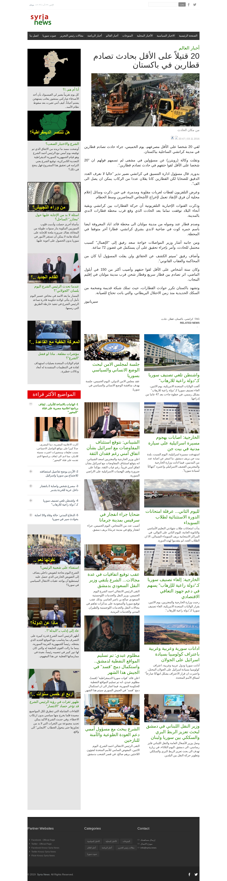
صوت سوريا (49, 35)
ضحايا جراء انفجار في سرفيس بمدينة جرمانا (119, 517)
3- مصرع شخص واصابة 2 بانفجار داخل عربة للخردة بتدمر (59, 488)
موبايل (31, 5)
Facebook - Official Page (43, 840)
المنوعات (127, 35)
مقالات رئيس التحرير (71, 35)
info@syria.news (148, 848)
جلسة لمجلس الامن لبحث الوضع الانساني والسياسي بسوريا (116, 370)
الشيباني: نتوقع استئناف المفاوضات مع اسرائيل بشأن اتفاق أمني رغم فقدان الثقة (113, 448)
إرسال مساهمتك (147, 840)
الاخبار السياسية (166, 35)
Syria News (43, 874)
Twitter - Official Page (41, 844)
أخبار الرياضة (94, 35)
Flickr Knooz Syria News (43, 855)
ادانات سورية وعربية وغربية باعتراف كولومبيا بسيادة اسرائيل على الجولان (174, 654)
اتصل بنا (34, 35)
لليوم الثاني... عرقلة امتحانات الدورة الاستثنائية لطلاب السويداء (172, 517)
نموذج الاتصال (146, 844)
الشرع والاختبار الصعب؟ (62, 144)
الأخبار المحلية (145, 35)
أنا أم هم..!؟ (71, 89)
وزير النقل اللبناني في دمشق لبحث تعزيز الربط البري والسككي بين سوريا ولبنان (173, 731)
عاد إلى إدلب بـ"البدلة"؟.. (62, 631)
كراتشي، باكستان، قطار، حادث (177, 318)
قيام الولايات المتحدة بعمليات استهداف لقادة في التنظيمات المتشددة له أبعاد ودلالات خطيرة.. (56, 367)
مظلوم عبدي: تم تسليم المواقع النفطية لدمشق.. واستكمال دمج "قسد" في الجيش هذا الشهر (116, 664)
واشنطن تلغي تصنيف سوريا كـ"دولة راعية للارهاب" (174, 377)
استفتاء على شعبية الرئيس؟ (59, 567)
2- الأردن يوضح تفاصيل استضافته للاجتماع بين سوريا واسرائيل (59, 473)
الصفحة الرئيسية (188, 35)
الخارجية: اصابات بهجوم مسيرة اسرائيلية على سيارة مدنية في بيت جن (174, 443)
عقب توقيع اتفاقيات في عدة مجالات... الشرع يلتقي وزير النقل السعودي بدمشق (114, 580)
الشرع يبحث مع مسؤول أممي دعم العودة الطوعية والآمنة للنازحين (112, 734)
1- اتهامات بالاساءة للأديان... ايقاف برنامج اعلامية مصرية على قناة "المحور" (58, 408)
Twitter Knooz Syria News (43, 851)
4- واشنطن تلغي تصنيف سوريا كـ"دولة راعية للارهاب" (60, 502)
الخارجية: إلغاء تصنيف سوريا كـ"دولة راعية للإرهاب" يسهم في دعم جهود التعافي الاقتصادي (173, 588)
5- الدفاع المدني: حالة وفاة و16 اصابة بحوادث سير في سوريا (56, 517)
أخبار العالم (112, 35)
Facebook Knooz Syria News (45, 848)
